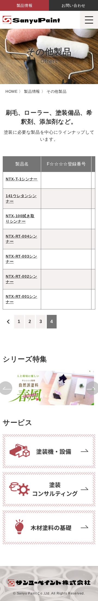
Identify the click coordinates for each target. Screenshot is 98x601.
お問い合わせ (73, 5)
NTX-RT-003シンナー (21, 259)
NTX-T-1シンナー (22, 179)
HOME (11, 91)
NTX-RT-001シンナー (21, 299)
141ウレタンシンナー (21, 198)
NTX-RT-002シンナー (21, 279)
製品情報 (25, 5)
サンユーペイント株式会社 (31, 20)
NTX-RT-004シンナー (21, 239)
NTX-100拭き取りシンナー (20, 218)
